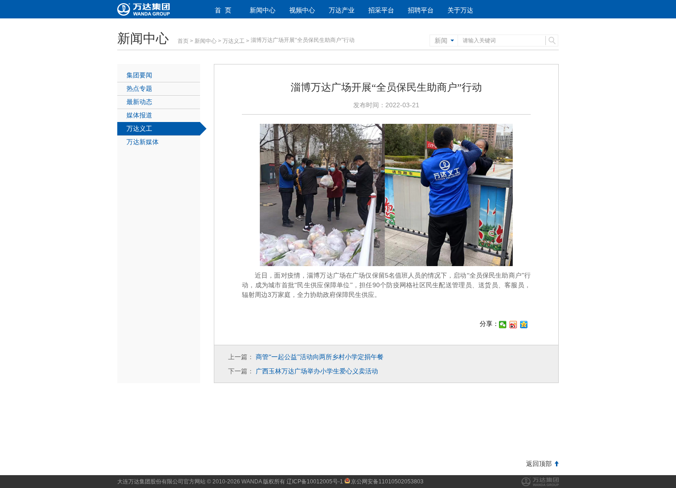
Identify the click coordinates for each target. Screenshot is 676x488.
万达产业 (342, 10)
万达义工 (234, 41)
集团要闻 (139, 75)
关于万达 (460, 10)
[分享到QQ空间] (524, 324)
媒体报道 (139, 115)
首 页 (223, 10)
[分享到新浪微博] (513, 324)
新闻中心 (262, 10)
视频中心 (302, 10)
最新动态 (139, 101)
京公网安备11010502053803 (387, 481)
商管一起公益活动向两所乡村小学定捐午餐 (320, 356)
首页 (183, 41)
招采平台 (381, 10)
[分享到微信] (503, 324)
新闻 (441, 40)
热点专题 (139, 88)
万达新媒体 (142, 141)
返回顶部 (539, 463)
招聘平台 (421, 10)
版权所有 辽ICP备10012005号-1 (303, 481)
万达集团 (540, 482)
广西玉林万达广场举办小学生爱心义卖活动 (317, 371)
